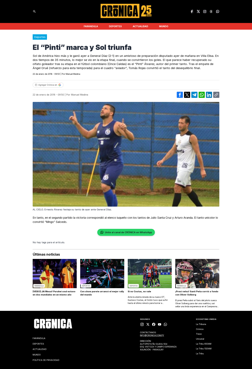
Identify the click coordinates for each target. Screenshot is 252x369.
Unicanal (200, 339)
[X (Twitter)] (198, 11)
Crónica (199, 329)
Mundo (163, 26)
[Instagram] (204, 11)
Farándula (91, 26)
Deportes (115, 26)
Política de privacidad (46, 360)
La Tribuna (201, 324)
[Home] (53, 323)
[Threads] (211, 11)
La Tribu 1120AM (203, 348)
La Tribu (200, 353)
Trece (199, 334)
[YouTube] (160, 324)
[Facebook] (192, 11)
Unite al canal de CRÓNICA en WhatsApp (128, 232)
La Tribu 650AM (203, 344)
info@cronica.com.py (152, 335)
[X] (148, 324)
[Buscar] (34, 11)
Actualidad (140, 26)
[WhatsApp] (217, 11)
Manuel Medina (73, 74)
